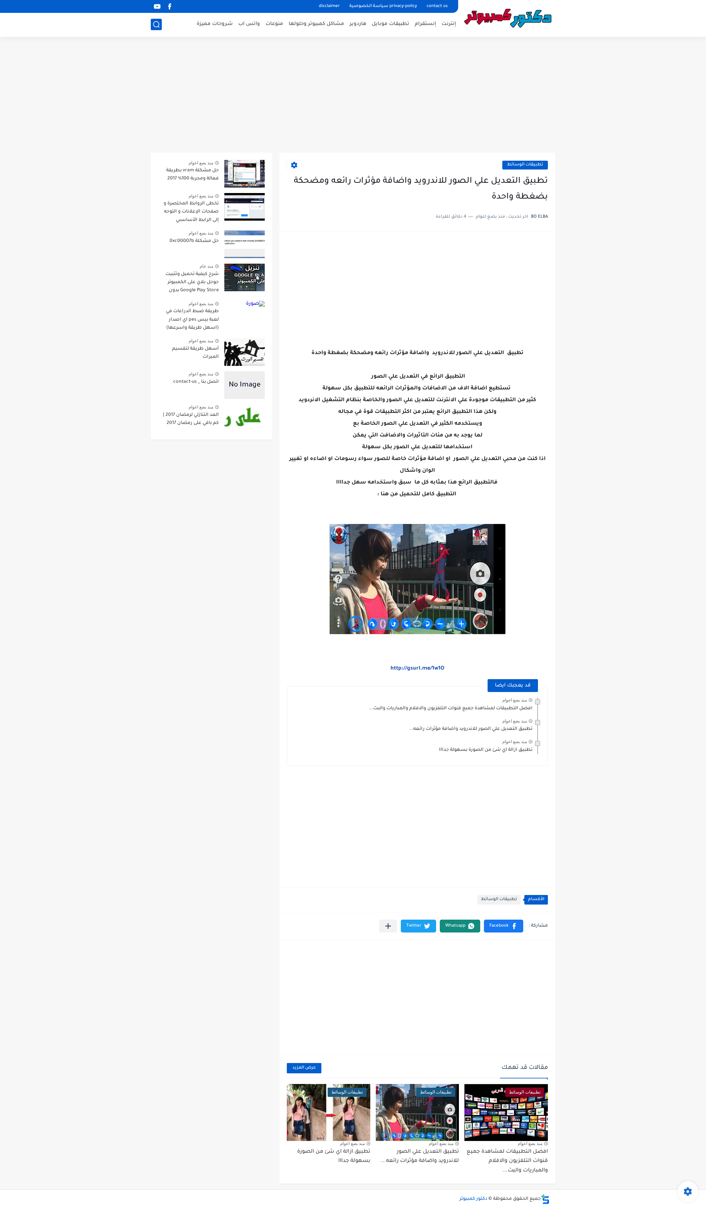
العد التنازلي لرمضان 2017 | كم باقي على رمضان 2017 (191, 419)
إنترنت (449, 24)
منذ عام (206, 266)
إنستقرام (425, 24)
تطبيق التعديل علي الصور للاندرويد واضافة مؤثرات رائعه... (470, 729)
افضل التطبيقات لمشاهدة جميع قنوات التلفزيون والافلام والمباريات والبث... (450, 708)
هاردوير (358, 24)
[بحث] (156, 24)
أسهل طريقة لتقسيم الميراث (195, 353)
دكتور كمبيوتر (473, 1199)
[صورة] (244, 174)
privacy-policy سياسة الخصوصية (383, 6)
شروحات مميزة (215, 24)
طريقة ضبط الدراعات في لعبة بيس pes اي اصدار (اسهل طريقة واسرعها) (192, 320)
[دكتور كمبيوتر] (509, 17)
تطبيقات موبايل (390, 24)
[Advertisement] (353, 95)
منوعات (274, 24)
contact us (437, 6)
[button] (503, 926)
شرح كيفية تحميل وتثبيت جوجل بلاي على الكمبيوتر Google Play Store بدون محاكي (192, 284)
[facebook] (169, 6)
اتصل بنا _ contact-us (196, 382)
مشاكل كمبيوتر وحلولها (316, 24)
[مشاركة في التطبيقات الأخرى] (388, 926)
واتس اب (249, 24)
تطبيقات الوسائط (525, 165)
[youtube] (157, 6)
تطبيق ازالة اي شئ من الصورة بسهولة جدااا (485, 750)
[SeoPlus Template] (545, 1199)
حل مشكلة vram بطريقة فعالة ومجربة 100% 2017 (192, 174)
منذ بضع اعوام (514, 700)
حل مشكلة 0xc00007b (194, 241)
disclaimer (329, 6)
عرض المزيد (304, 1068)
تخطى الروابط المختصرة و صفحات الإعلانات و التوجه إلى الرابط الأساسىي (191, 212)
